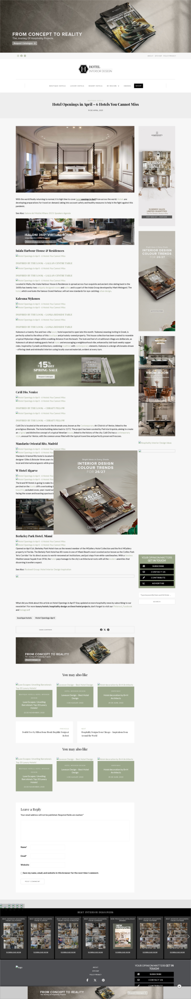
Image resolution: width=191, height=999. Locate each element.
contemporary (82, 346)
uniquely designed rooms (48, 287)
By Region (112, 86)
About (95, 967)
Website (25, 864)
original (22, 432)
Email (24, 856)
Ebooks (127, 86)
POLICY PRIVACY (169, 56)
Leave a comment (45, 630)
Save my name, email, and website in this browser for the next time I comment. (61, 873)
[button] (188, 936)
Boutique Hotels (57, 86)
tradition (67, 346)
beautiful (20, 490)
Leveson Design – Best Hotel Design (75, 696)
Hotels (120, 199)
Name (24, 847)
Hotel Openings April (45, 618)
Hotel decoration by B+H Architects (116, 696)
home (57, 342)
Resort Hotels (95, 86)
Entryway (116, 691)
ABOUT (150, 56)
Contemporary (87, 425)
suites (67, 287)
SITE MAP (158, 56)
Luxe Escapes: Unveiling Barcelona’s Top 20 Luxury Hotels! (34, 705)
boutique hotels (24, 618)
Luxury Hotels (77, 86)
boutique (53, 335)
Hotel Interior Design (75, 691)
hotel (78, 199)
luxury (54, 332)
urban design (105, 291)
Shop (138, 86)
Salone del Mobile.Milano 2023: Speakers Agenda (48, 213)
